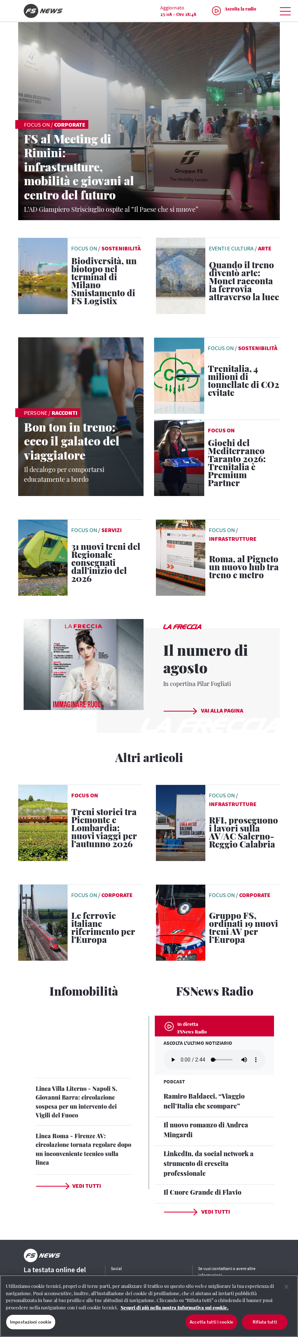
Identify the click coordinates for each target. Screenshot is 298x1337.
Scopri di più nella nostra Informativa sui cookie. (175, 1307)
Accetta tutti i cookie (211, 1322)
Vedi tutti (86, 1185)
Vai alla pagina (221, 710)
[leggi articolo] (179, 374)
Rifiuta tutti (265, 1322)
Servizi (111, 529)
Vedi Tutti (215, 1211)
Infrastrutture (233, 538)
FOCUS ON (221, 430)
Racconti (64, 412)
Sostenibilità (121, 248)
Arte (264, 248)
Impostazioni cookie (31, 1322)
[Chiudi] (286, 1287)
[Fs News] (62, 11)
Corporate (69, 124)
